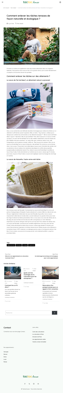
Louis (5, 359)
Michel (5, 362)
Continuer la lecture (9, 297)
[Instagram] (34, 384)
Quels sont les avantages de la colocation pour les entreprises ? (30, 275)
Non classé (13, 7)
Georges (6, 351)
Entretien (18, 245)
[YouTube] (38, 384)
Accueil (7, 7)
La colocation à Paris (38, 334)
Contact (23, 331)
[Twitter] (29, 384)
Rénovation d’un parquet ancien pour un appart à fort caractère (50, 287)
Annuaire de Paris (37, 336)
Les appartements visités (39, 339)
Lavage (25, 245)
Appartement (11, 245)
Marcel (5, 354)
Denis (5, 357)
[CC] (54, 313)
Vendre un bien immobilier (39, 342)
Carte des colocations (38, 331)
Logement (31, 245)
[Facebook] (25, 384)
